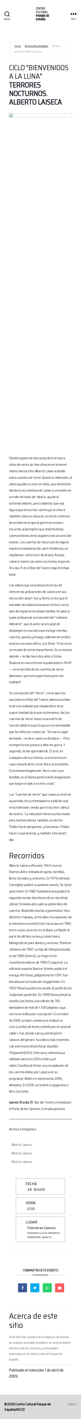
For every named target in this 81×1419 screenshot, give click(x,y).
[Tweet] (34, 1287)
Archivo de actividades (36, 46)
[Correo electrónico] (59, 1287)
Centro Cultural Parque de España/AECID (27, 1406)
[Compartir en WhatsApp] (47, 1287)
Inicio (18, 46)
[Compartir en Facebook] (22, 1287)
